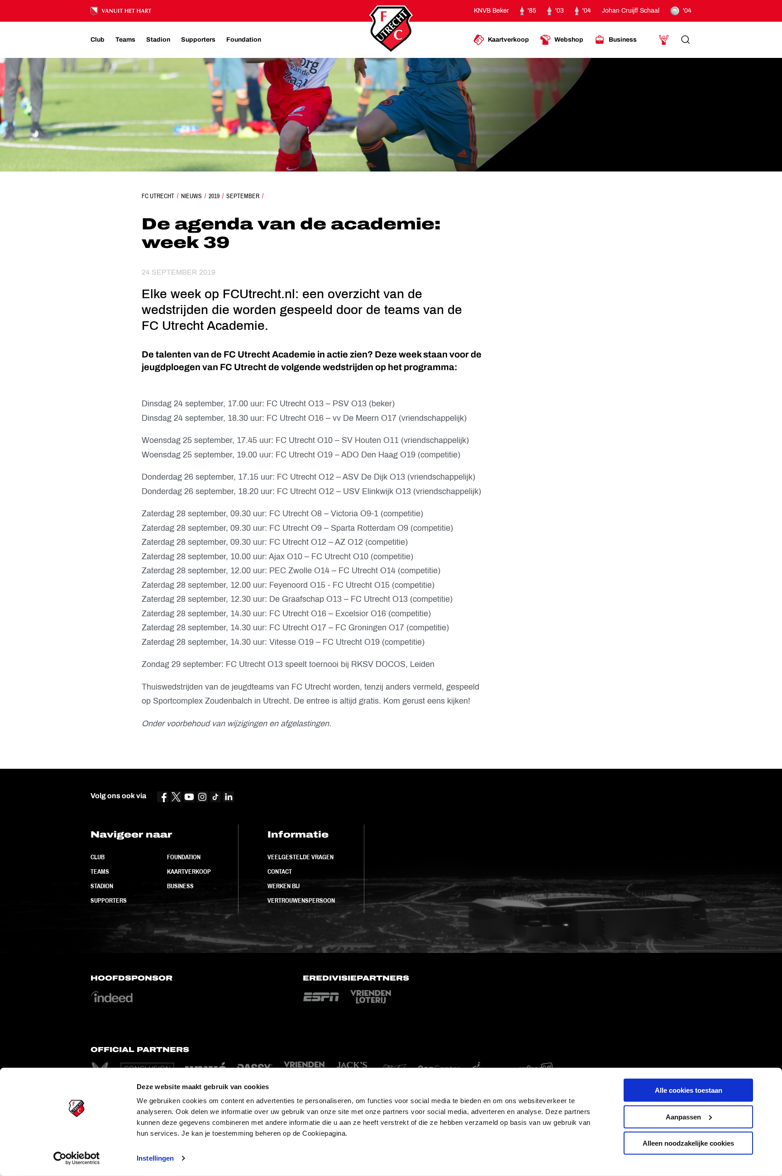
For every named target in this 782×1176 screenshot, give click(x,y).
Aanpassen (683, 1116)
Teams (100, 871)
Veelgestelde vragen (300, 857)
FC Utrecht (158, 196)
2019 (214, 196)
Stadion (102, 886)
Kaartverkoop (189, 871)
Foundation (183, 857)
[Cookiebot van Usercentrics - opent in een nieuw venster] (76, 1158)
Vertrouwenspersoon (301, 900)
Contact (279, 871)
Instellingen (155, 1158)
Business (180, 886)
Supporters (109, 900)
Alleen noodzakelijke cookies (688, 1143)
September (242, 196)
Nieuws (191, 196)
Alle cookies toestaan (688, 1090)
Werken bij (283, 886)
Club (98, 857)
